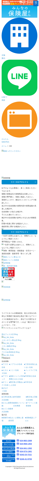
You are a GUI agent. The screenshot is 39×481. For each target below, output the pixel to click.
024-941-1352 (26, 448)
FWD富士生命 (30, 376)
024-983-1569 (26, 441)
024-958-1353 (26, 444)
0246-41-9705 (26, 459)
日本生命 (28, 382)
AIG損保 (17, 397)
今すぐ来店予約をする (19, 182)
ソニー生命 (14, 370)
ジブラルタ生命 (16, 364)
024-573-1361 (26, 451)
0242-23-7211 (26, 455)
